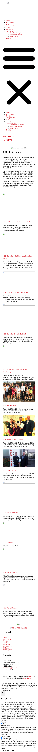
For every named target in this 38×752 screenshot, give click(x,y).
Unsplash (31, 676)
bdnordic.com (27, 678)
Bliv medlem (10, 22)
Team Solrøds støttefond (17, 33)
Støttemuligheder (11, 31)
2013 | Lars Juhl (8, 542)
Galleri (8, 27)
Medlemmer (9, 29)
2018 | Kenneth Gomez (10, 405)
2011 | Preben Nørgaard (10, 608)
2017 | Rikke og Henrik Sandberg (13, 439)
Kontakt (8, 38)
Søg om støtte (14, 36)
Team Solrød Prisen (16, 34)
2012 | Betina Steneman (10, 572)
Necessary (6, 724)
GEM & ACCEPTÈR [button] (7, 750)
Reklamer (6, 648)
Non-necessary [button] (5, 736)
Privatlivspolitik (7, 650)
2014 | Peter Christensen (10, 513)
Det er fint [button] (13, 688)
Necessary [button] (4, 722)
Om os (8, 20)
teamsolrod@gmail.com (10, 668)
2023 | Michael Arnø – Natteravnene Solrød (16, 222)
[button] (19, 75)
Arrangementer (10, 26)
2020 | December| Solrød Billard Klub (14, 334)
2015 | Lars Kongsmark (10, 470)
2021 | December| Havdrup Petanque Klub (16, 292)
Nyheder (8, 24)
